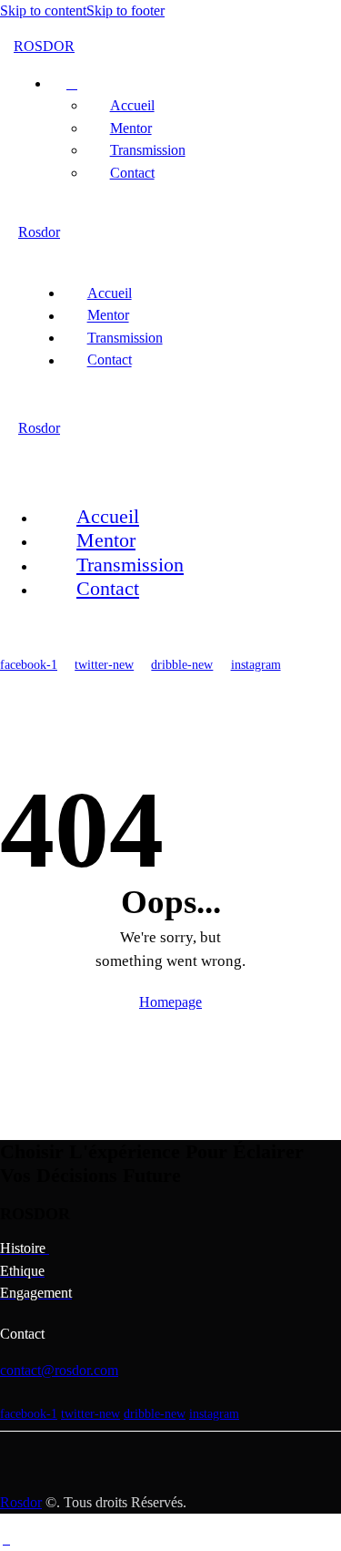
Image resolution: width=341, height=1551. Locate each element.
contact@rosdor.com (59, 1370)
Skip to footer (125, 10)
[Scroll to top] (6, 1538)
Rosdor (21, 1502)
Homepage (170, 1002)
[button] (41, 256)
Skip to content (43, 10)
